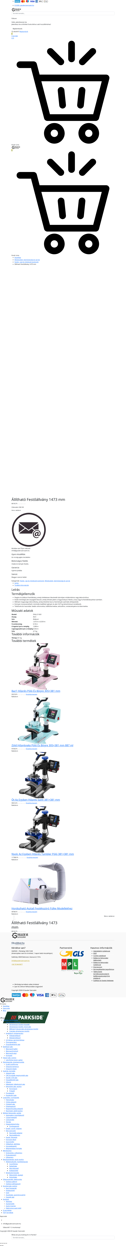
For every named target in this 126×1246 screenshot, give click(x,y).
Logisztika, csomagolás (11, 1098)
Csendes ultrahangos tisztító (19, 1031)
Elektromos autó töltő (13, 1208)
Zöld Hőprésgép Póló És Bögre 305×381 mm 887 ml (42, 745)
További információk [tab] (21, 585)
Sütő (7, 1193)
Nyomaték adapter (15, 1133)
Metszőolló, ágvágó (16, 1175)
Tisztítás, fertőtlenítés (10, 1020)
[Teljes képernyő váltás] (2, 1243)
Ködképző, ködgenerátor (14, 1033)
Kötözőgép (13, 1177)
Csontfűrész (13, 1164)
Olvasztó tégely (11, 1069)
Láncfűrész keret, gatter (14, 1060)
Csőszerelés (10, 1120)
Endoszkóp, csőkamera (14, 1153)
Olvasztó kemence (12, 1067)
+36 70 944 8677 (17, 964)
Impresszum (97, 967)
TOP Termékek (8, 1213)
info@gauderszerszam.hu (21, 961)
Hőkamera (9, 1157)
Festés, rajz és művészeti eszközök (26, 262)
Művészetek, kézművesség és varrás (27, 260)
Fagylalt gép (10, 1197)
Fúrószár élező (11, 1140)
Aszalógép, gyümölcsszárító (15, 1195)
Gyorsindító (10, 1142)
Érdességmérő (11, 1155)
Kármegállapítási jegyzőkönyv (103, 969)
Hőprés (8, 1082)
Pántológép (10, 1100)
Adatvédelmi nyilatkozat (101, 951)
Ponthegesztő (14, 1126)
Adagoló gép (10, 1073)
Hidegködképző (14, 1036)
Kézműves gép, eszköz (14, 1087)
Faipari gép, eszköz (9, 1058)
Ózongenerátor (11, 1042)
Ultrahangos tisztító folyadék (19, 1025)
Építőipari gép (8, 1047)
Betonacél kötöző (12, 1051)
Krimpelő (9, 1056)
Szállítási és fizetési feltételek (103, 981)
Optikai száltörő (11, 1182)
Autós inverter (11, 1206)
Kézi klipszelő (14, 1168)
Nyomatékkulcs (14, 1135)
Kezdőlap (17, 258)
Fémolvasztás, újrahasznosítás (13, 1062)
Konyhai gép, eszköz (10, 1186)
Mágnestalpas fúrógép (14, 1148)
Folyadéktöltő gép (12, 1080)
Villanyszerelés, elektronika (12, 1179)
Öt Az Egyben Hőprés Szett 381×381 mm (36, 799)
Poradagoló (10, 1093)
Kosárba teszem (31, 694)
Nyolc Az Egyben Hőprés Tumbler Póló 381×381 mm (43, 854)
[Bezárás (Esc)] (6, 1243)
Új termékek (7, 1210)
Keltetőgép (13, 1166)
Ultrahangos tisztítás (13, 1022)
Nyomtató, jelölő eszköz (14, 1111)
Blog (4, 1011)
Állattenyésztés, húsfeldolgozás (17, 1162)
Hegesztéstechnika (12, 1124)
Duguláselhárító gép (13, 1044)
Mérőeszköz (7, 1151)
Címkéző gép (10, 1104)
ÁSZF (95, 953)
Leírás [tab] (16, 583)
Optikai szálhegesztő (13, 1184)
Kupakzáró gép (11, 1095)
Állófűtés (9, 1202)
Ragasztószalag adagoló (14, 1109)
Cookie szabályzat (99, 956)
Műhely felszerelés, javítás (12, 1113)
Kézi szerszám (11, 1131)
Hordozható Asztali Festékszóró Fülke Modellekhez (42, 908)
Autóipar (6, 1199)
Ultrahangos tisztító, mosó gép (20, 1027)
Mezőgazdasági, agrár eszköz (13, 1160)
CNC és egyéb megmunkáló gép (17, 1075)
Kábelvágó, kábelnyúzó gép (15, 1084)
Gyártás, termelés (9, 1071)
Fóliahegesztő (11, 1106)
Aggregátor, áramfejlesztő (15, 1115)
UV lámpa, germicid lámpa (15, 1040)
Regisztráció (23, 32)
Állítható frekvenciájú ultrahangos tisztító (23, 1029)
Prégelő (12, 1091)
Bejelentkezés (17, 29)
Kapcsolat (6, 1008)
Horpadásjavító (11, 1146)
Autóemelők (10, 1204)
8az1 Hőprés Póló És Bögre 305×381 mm (36, 691)
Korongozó (13, 1089)
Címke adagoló (11, 1102)
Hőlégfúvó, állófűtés (13, 1144)
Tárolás (8, 1122)
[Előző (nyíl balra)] (0, 1245)
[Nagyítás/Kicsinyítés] (0, 1243)
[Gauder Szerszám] (16, 10)
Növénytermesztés (12, 1173)
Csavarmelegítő (11, 1117)
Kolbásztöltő (13, 1171)
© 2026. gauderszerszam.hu (24, 5)
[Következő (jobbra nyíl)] (2, 1245)
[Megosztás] (4, 1243)
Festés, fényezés (11, 1137)
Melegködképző (15, 1038)
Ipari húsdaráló (11, 1188)
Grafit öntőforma (12, 1064)
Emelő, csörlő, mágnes (14, 1129)
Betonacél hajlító (12, 1049)
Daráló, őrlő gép (11, 1078)
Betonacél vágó (11, 1053)
